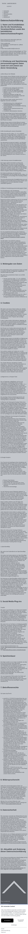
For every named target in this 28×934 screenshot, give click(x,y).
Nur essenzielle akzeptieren (21, 920)
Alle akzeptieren (7, 920)
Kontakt (2, 928)
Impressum (3, 932)
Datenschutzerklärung (5, 930)
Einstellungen (14, 925)
